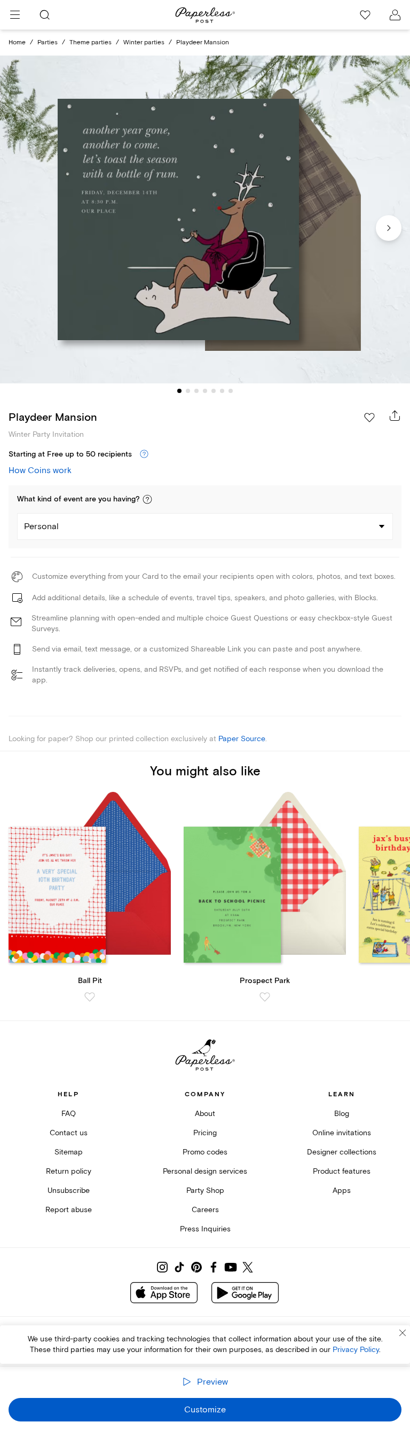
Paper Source (241, 738)
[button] (147, 499)
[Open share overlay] (395, 415)
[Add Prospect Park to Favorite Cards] (264, 997)
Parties (47, 42)
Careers (205, 1209)
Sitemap (68, 1152)
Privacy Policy (356, 1349)
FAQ (68, 1113)
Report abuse (68, 1209)
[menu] (15, 15)
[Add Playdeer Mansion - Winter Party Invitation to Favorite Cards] (369, 417)
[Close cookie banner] (402, 1332)
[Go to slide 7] (230, 391)
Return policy (68, 1171)
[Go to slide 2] (188, 391)
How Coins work (40, 470)
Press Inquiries (205, 1228)
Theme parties (90, 42)
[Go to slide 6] (222, 391)
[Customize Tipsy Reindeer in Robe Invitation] (205, 219)
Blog (341, 1113)
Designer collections (341, 1152)
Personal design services (205, 1171)
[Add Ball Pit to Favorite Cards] (89, 997)
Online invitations (341, 1132)
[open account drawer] (395, 15)
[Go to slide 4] (205, 391)
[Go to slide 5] (213, 391)
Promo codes (205, 1152)
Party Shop (205, 1190)
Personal (41, 526)
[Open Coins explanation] (144, 454)
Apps (342, 1190)
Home (17, 42)
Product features (341, 1171)
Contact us (69, 1132)
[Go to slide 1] (179, 391)
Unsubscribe (69, 1190)
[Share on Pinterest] (196, 1267)
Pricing (205, 1132)
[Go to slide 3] (196, 391)
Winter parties (143, 42)
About (205, 1113)
